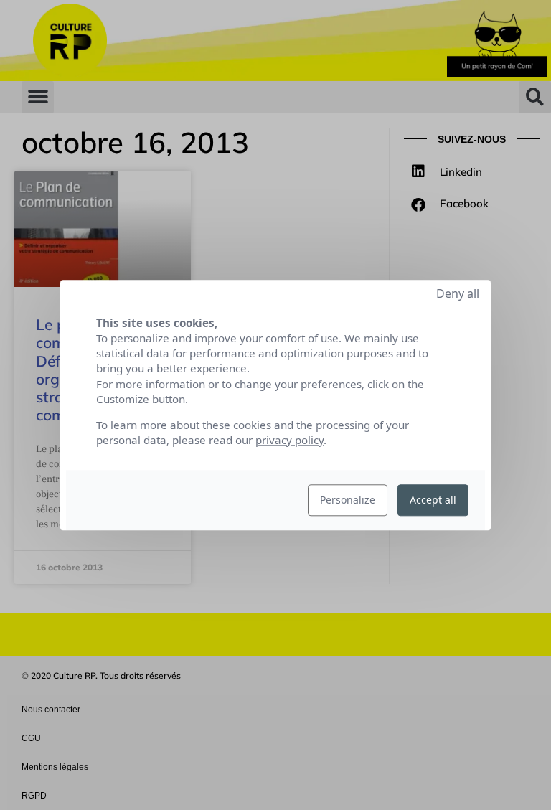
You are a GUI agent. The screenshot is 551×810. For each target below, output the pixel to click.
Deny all (457, 293)
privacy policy (289, 440)
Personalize (347, 500)
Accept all (433, 500)
